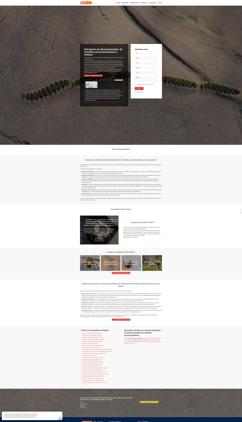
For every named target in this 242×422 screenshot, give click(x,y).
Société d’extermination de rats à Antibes (91, 365)
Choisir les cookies (31, 416)
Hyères (156, 338)
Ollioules (130, 341)
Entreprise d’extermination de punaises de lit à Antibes (94, 382)
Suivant (116, 230)
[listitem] (240, 209)
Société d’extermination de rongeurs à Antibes (92, 363)
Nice (160, 341)
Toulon (144, 338)
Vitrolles (156, 341)
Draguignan (134, 339)
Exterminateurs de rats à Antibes (89, 355)
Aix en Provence (131, 343)
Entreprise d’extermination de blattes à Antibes (92, 378)
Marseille (139, 341)
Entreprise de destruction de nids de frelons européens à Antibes (96, 349)
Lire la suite (99, 239)
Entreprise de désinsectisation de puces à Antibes (93, 339)
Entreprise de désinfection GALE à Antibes (91, 335)
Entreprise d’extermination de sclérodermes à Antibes (94, 372)
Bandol (138, 339)
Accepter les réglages (9, 416)
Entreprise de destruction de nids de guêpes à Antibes (94, 353)
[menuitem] (118, 3)
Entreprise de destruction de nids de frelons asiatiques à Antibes (96, 351)
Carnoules (135, 341)
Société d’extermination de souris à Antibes (92, 370)
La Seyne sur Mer (150, 338)
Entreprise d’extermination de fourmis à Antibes (92, 376)
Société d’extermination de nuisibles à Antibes (92, 361)
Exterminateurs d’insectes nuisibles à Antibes (92, 359)
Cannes (126, 343)
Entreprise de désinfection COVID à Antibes (92, 333)
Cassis (152, 341)
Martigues (144, 341)
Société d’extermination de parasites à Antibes (92, 357)
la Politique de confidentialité (147, 84)
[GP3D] (86, 3)
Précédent (83, 230)
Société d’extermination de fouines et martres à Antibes (94, 368)
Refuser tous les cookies (20, 416)
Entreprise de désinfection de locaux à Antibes (92, 337)
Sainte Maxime (144, 339)
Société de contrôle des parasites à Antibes (92, 341)
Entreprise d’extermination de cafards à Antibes (93, 380)
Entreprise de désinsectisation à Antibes (91, 347)
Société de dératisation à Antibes (89, 343)
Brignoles (154, 339)
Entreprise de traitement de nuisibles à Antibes (92, 345)
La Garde (150, 339)
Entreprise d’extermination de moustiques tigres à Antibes (95, 374)
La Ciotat (149, 341)
